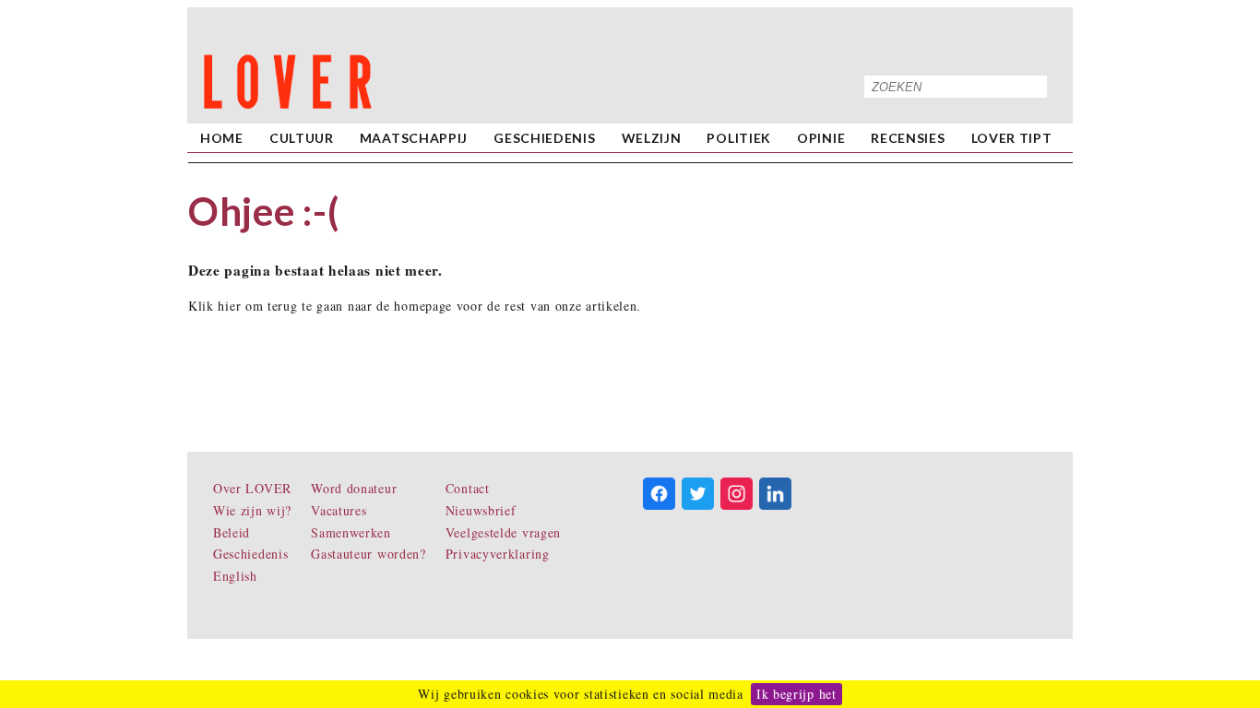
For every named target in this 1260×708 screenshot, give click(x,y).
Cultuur (301, 138)
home (222, 138)
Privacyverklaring (498, 553)
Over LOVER (252, 488)
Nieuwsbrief (481, 510)
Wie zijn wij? (252, 510)
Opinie (821, 138)
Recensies (908, 138)
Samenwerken (351, 532)
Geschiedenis (544, 138)
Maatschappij (414, 138)
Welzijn (652, 138)
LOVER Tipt (1011, 138)
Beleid (231, 532)
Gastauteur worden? (368, 553)
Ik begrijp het (796, 693)
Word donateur (354, 488)
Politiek (739, 138)
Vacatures (338, 510)
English (235, 575)
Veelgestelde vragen (503, 532)
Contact (468, 488)
